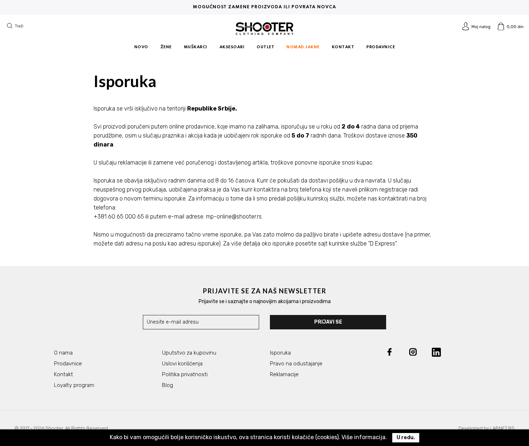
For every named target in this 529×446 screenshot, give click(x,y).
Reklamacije (284, 374)
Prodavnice (68, 363)
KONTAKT (343, 47)
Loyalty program (74, 385)
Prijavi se (328, 322)
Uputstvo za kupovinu (189, 353)
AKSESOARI (232, 47)
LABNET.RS (502, 428)
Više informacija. (364, 437)
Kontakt (63, 374)
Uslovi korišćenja (182, 363)
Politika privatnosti (185, 374)
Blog (167, 385)
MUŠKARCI (195, 47)
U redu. (406, 437)
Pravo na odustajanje (296, 363)
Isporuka (280, 353)
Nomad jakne (303, 47)
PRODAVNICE (380, 47)
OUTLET (265, 47)
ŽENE (166, 47)
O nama (63, 353)
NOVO (141, 47)
